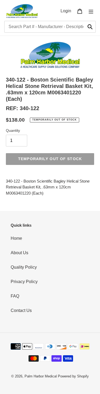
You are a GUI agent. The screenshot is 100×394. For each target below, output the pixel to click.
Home (16, 238)
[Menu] (91, 11)
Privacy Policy (24, 281)
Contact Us (21, 310)
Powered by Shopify (73, 376)
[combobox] (50, 27)
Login (67, 10)
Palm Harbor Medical (41, 376)
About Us (19, 252)
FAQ (15, 296)
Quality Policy (24, 267)
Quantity (13, 130)
